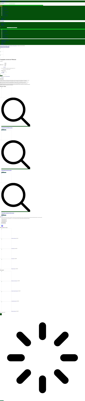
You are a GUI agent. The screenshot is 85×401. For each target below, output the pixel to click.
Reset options (2, 72)
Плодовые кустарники (4, 45)
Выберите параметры (3, 172)
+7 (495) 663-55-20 (3, 41)
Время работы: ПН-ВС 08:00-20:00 (5, 40)
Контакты (2, 19)
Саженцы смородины (10, 45)
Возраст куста (1, 64)
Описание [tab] (2, 77)
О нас (2, 18)
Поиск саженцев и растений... (3, 3)
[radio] (5, 63)
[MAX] (2, 226)
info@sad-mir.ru (3, 222)
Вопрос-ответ (2, 25)
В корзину (1, 75)
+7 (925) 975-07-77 (3, 1)
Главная (1, 45)
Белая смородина (15, 45)
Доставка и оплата (3, 23)
